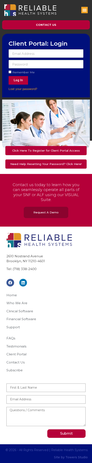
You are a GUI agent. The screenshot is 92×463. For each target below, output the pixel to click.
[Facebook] (10, 282)
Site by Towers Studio (71, 457)
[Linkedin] (23, 282)
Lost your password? (23, 89)
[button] (84, 10)
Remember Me (23, 72)
